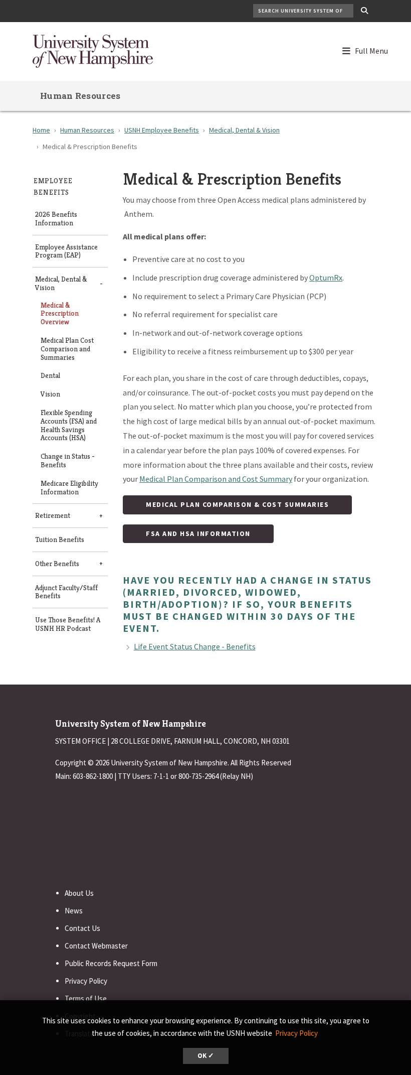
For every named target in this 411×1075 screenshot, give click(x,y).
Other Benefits (57, 564)
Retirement (52, 515)
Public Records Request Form (111, 963)
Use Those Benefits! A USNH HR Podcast (67, 624)
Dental (50, 375)
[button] (370, 48)
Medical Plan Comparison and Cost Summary (215, 479)
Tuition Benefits (59, 539)
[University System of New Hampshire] (93, 50)
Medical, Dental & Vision (244, 130)
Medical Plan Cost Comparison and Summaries (67, 348)
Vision (50, 394)
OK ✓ (205, 1055)
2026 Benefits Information (56, 218)
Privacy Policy (86, 981)
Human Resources (80, 95)
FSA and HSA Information (198, 533)
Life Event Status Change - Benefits (195, 646)
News (74, 910)
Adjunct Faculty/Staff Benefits (66, 592)
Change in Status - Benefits (68, 460)
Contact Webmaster (96, 946)
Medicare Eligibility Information (69, 487)
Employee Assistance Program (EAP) (66, 251)
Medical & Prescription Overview (60, 313)
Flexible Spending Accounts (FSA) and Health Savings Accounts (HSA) (69, 425)
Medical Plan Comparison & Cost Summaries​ (237, 504)
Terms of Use (86, 998)
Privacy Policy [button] (296, 1033)
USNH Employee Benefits (161, 130)
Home (41, 130)
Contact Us (82, 928)
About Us (79, 893)
